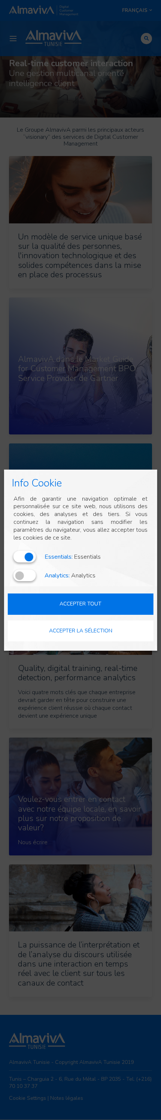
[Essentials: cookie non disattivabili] (24, 556)
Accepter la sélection (80, 630)
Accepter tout (80, 603)
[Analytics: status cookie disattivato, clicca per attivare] (24, 575)
